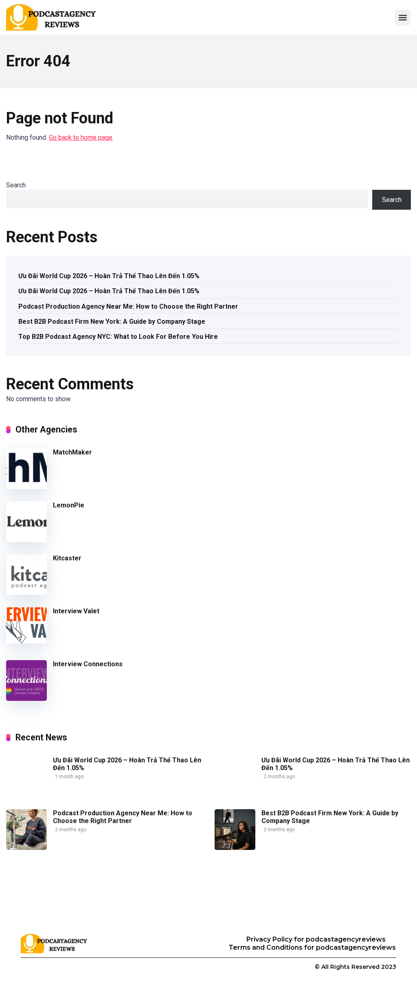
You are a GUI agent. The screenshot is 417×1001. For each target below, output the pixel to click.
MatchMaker (72, 452)
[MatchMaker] (26, 487)
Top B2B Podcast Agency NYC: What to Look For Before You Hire (118, 336)
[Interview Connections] (26, 698)
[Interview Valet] (26, 641)
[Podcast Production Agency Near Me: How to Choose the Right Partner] (26, 848)
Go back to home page (80, 137)
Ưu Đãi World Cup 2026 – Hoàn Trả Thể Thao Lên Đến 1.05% (109, 276)
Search (16, 185)
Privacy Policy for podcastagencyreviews (316, 939)
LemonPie (68, 505)
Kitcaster (67, 558)
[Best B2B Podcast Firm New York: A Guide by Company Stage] (235, 848)
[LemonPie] (26, 540)
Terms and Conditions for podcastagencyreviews (312, 947)
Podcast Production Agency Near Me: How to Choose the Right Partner (128, 306)
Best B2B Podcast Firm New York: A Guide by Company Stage (111, 321)
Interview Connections (88, 664)
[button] (403, 17)
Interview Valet (76, 611)
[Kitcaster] (26, 593)
